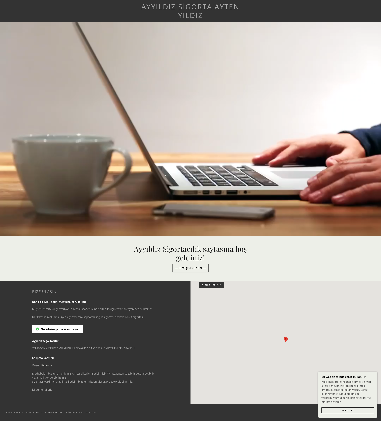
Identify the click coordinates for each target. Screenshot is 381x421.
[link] (190, 17)
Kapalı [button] (45, 365)
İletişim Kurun (190, 268)
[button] (50, 365)
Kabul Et (348, 410)
